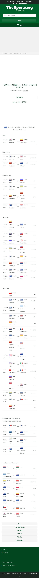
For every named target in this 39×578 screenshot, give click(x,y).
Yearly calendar (19, 1)
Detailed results (19, 527)
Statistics (19, 530)
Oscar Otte (22, 508)
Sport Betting (10, 1)
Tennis (10, 53)
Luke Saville (22, 475)
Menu (21, 25)
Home (5, 53)
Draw (19, 524)
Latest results (28, 1)
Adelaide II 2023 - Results (20, 53)
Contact (5, 553)
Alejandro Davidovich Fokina (22, 198)
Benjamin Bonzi (23, 331)
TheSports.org (19, 8)
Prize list (19, 537)
